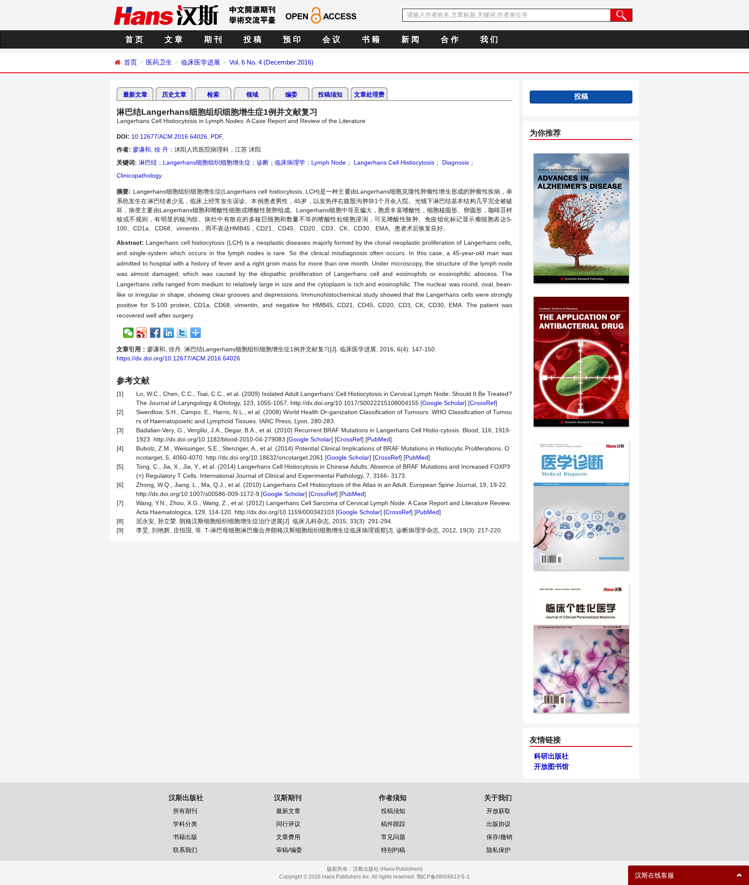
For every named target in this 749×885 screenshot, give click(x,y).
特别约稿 (393, 849)
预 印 (292, 39)
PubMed (378, 439)
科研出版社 (551, 756)
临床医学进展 (200, 62)
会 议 (331, 39)
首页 (130, 62)
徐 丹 (161, 149)
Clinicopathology (139, 175)
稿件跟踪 (393, 823)
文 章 (173, 39)
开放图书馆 (551, 766)
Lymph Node (328, 162)
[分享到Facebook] (155, 332)
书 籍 (371, 39)
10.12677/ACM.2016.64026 (169, 136)
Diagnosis (454, 162)
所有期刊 (185, 810)
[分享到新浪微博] (142, 332)
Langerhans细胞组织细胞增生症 (207, 162)
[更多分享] (195, 332)
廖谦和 (142, 149)
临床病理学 (290, 162)
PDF (216, 136)
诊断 (263, 162)
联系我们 (185, 849)
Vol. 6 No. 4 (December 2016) (271, 62)
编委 (291, 94)
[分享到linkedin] (168, 332)
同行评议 (288, 823)
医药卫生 (159, 62)
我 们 (489, 39)
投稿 (581, 96)
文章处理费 (369, 94)
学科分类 (185, 823)
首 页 (134, 39)
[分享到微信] (128, 332)
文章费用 (288, 836)
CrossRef (482, 402)
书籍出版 (185, 836)
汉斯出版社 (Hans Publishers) (388, 869)
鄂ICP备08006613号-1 (443, 877)
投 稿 (252, 39)
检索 (213, 94)
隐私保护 (498, 849)
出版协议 (498, 823)
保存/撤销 (499, 836)
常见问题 (393, 836)
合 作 (450, 39)
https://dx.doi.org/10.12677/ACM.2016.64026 (178, 358)
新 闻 (410, 39)
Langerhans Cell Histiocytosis (393, 162)
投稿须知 (330, 94)
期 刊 (213, 39)
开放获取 (498, 810)
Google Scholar (443, 402)
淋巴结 (148, 162)
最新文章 (135, 94)
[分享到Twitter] (182, 332)
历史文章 (174, 94)
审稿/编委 (289, 849)
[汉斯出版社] (166, 14)
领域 (252, 94)
